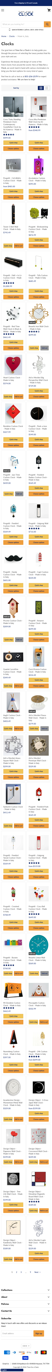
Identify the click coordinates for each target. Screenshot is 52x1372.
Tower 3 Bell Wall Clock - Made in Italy (12, 228)
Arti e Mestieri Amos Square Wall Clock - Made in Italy (11, 760)
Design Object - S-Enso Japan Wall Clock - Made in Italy (38, 1102)
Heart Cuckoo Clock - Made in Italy (12, 378)
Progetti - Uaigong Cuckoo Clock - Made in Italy (38, 857)
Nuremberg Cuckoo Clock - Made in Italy (12, 1052)
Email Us (6, 1364)
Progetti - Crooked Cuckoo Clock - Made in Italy (12, 908)
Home (3, 36)
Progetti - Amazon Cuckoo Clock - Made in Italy (38, 623)
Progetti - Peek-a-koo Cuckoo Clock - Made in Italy (38, 428)
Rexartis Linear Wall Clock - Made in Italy (37, 958)
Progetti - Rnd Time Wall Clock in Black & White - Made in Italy (12, 328)
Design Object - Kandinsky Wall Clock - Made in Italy (13, 1242)
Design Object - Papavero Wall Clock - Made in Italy (12, 1151)
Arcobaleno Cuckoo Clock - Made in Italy (37, 179)
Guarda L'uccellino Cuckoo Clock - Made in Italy (12, 671)
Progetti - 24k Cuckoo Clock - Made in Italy (38, 1052)
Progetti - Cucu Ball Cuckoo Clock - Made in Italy (38, 908)
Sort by (16, 88)
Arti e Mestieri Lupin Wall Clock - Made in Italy (37, 1242)
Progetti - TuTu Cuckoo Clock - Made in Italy (38, 276)
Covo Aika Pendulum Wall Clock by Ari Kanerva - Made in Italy (38, 121)
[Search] (47, 24)
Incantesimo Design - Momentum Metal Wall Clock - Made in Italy (12, 1102)
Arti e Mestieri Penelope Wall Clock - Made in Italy (38, 760)
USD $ (25, 1346)
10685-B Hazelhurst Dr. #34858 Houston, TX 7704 (30, 1364)
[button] (9, 134)
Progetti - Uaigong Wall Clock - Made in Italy (38, 524)
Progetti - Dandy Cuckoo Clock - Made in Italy (12, 574)
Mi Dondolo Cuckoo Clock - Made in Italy (12, 1004)
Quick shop (13, 143)
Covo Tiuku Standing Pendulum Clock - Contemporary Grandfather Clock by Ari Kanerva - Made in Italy (12, 125)
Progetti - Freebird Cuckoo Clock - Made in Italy (12, 525)
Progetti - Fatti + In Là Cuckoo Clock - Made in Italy (12, 277)
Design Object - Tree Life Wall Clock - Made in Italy (12, 1194)
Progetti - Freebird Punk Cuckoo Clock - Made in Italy (38, 809)
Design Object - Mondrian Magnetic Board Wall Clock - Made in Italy (37, 1195)
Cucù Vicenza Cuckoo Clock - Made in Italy (38, 670)
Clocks (12, 36)
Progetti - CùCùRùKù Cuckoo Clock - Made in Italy (12, 180)
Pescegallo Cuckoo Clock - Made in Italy (37, 1004)
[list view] (47, 88)
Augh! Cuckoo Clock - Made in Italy (12, 716)
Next (36, 1272)
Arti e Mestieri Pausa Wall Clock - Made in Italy (37, 717)
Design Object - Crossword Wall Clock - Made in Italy (39, 1151)
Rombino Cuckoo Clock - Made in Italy (13, 427)
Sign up (38, 1333)
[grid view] (41, 88)
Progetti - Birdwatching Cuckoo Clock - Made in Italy (38, 229)
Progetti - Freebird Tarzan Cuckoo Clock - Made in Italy (12, 857)
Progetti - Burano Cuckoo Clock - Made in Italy (12, 960)
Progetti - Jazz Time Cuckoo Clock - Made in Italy (12, 477)
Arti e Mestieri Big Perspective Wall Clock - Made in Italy (38, 380)
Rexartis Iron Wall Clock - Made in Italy (39, 327)
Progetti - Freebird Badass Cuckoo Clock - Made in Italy (38, 477)
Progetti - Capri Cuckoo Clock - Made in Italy (38, 573)
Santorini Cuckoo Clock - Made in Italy (13, 808)
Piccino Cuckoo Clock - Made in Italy (13, 621)
